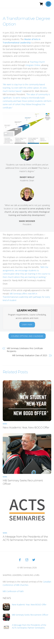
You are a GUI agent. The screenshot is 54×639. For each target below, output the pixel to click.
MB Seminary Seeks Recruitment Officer (30, 615)
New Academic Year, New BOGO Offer (26, 427)
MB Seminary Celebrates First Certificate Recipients (25, 350)
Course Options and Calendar (27, 336)
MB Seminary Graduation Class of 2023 (29, 355)
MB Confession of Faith (13, 591)
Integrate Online (32, 65)
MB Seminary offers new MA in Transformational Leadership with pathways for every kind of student (26, 297)
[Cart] (41, 4)
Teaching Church (37, 61)
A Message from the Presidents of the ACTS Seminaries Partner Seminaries (25, 538)
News (5, 424)
